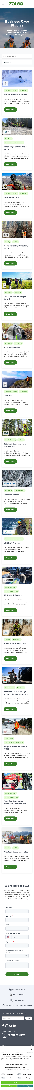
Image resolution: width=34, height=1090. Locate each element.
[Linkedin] (14, 1026)
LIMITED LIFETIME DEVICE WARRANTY (19, 1005)
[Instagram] (6, 1026)
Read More (10, 109)
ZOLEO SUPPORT (19, 994)
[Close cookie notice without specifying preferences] (32, 1049)
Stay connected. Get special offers (13, 1013)
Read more (10, 658)
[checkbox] (3, 1074)
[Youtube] (10, 1026)
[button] (4, 1052)
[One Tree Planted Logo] (17, 1035)
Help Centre (19, 1000)
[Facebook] (3, 1026)
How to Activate (18, 989)
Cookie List (29, 1052)
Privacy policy (19, 1052)
